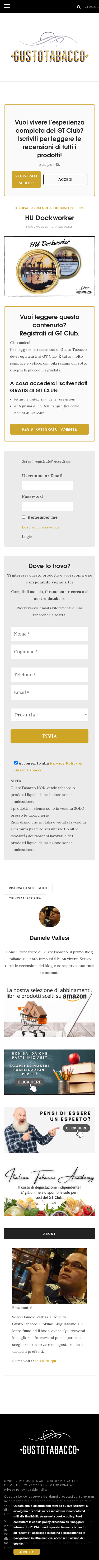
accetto (26, 1551)
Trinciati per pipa (68, 207)
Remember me (42, 517)
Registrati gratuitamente (49, 429)
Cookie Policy (37, 1489)
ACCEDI (65, 179)
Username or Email (42, 475)
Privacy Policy (14, 1489)
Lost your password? (40, 527)
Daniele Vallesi (62, 226)
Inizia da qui (45, 1361)
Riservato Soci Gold (33, 207)
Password (32, 496)
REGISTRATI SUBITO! (26, 179)
